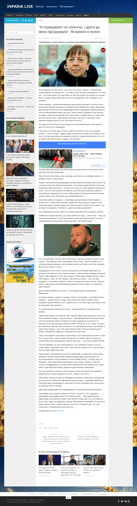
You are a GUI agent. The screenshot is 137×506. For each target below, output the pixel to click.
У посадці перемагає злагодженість (18, 91)
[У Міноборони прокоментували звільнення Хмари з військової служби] (20, 146)
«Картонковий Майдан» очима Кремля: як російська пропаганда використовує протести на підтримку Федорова (20, 72)
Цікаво (42, 15)
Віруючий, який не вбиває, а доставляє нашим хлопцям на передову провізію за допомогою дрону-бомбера (19, 61)
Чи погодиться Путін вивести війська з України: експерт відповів (48, 470)
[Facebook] (23, 20)
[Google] (32, 20)
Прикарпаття (103, 494)
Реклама (51, 494)
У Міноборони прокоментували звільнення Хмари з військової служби (18, 157)
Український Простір (88, 494)
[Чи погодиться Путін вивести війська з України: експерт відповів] (50, 460)
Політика (29, 15)
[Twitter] (26, 20)
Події (50, 15)
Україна (9, 15)
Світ (35, 15)
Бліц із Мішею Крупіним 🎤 (16, 43)
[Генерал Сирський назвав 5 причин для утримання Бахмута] (94, 460)
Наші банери (62, 494)
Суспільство (60, 15)
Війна (41, 20)
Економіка (19, 15)
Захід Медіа (74, 494)
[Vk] (29, 20)
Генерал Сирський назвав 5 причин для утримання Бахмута (93, 470)
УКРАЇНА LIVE (20, 6)
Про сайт (42, 494)
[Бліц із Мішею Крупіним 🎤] (20, 127)
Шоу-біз (78, 15)
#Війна (86, 15)
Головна (32, 494)
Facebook (60, 411)
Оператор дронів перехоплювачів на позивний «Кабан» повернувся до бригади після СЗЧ (19, 83)
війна (45, 428)
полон (50, 428)
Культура (70, 15)
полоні (55, 428)
